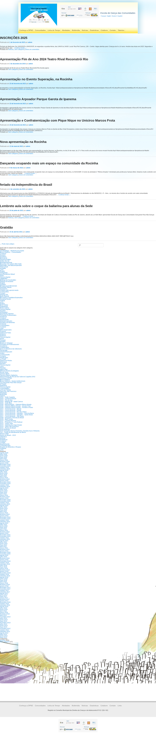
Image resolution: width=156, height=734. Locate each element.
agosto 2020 (4, 555)
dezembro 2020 (5, 552)
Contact (2, 293)
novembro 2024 (5, 483)
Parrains (3, 363)
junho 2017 (4, 595)
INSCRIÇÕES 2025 (13, 38)
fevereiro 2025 (5, 479)
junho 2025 (4, 473)
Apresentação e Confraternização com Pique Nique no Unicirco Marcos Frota (57, 120)
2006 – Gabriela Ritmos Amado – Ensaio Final (15, 406)
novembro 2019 (5, 561)
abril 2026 (3, 459)
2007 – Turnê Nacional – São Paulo (12, 416)
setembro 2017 (5, 592)
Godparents (4, 306)
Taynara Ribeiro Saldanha (8, 375)
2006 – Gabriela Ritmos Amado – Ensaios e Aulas (16, 407)
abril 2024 (3, 494)
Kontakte (3, 268)
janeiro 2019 (4, 571)
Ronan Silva (4, 372)
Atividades (66, 30)
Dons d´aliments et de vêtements (11, 349)
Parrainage (3, 350)
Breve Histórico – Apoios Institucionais (12, 381)
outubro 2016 (4, 604)
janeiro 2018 (4, 586)
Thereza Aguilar (5, 277)
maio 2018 (3, 580)
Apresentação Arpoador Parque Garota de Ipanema (38, 99)
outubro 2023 (4, 502)
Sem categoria (19, 49)
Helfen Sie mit (4, 261)
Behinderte (3, 258)
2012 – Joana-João (6, 423)
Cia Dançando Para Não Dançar (11, 382)
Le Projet (3, 359)
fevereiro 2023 (5, 514)
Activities (3, 284)
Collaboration (4, 347)
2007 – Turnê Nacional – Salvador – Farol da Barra (17, 413)
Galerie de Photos (6, 360)
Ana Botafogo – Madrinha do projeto (12, 251)
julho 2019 (3, 565)
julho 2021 (3, 542)
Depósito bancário (6, 321)
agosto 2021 (4, 541)
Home (2, 338)
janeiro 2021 (4, 551)
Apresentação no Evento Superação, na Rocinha (36, 79)
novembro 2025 (5, 466)
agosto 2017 (4, 593)
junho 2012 (4, 636)
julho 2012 (3, 634)
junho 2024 (4, 491)
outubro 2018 (4, 574)
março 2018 (4, 583)
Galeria (2, 396)
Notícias (85, 30)
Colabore (104, 30)
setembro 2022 (5, 522)
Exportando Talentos (7, 314)
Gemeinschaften (5, 259)
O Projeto (3, 384)
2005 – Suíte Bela (6, 403)
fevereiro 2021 (5, 549)
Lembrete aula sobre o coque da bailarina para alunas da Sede (46, 206)
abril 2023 (3, 511)
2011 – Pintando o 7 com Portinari (11, 422)
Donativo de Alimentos (7, 322)
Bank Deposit (4, 296)
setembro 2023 (5, 504)
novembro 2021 (5, 536)
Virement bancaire (6, 352)
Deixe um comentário (32, 49)
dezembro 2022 (5, 517)
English (109, 16)
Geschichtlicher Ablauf (7, 274)
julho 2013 (3, 624)
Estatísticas (94, 30)
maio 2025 (3, 475)
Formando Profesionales (8, 315)
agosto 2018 (4, 577)
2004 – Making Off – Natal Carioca (11, 401)
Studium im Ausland (6, 281)
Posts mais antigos (7, 244)
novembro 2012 (5, 628)
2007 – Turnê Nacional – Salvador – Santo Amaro (16, 415)
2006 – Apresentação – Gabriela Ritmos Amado (15, 404)
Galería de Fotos (5, 333)
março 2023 (4, 513)
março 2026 (4, 460)
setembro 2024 (5, 486)
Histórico (3, 334)
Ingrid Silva (3, 369)
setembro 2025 (5, 469)
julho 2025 (3, 472)
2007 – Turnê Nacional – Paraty (10, 410)
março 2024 (4, 495)
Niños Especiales (6, 330)
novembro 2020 (5, 554)
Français (103, 16)
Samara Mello (4, 374)
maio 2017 (3, 596)
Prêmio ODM (4, 434)
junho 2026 (4, 456)
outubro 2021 (4, 538)
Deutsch (114, 16)
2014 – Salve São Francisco (9, 426)
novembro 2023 (5, 501)
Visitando (3, 324)
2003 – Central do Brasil (8, 399)
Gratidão (6, 227)
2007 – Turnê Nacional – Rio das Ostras (13, 412)
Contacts (3, 356)
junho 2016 (4, 609)
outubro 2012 (4, 630)
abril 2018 (3, 582)
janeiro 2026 (4, 463)
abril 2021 (3, 546)
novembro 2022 (5, 519)
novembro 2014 (5, 617)
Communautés (5, 355)
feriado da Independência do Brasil (26, 184)
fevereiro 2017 (5, 599)
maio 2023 (3, 510)
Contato (113, 30)
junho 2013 (4, 625)
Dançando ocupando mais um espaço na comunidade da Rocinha (49, 163)
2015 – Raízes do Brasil (8, 428)
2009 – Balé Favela (6, 419)
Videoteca (3, 437)
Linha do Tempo (54, 30)
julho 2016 (3, 608)
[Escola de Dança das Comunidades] (39, 26)
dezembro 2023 (5, 500)
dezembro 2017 (5, 587)
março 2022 (4, 530)
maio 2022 (3, 527)
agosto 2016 (4, 606)
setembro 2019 (5, 564)
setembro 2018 (5, 576)
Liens (2, 366)
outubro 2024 (4, 485)
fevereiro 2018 (5, 584)
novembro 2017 (5, 589)
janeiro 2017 (4, 601)
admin (30, 42)
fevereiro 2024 (5, 497)
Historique (3, 362)
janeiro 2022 (4, 533)
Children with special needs (9, 290)
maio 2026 (3, 457)
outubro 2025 (4, 467)
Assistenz (3, 256)
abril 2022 (3, 529)
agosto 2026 (4, 453)
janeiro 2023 (4, 516)
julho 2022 (3, 524)
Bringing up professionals (8, 286)
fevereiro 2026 (5, 461)
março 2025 (4, 478)
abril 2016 (3, 611)
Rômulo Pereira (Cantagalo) (9, 371)
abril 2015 (3, 615)
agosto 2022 (4, 523)
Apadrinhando (5, 444)
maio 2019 (3, 567)
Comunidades (40, 30)
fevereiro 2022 (5, 532)
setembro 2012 (5, 631)
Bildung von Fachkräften (8, 280)
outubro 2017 (4, 590)
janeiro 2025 (4, 481)
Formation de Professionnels (9, 344)
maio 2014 (3, 621)
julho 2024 (3, 489)
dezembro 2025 (5, 464)
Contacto (3, 327)
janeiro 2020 (4, 560)
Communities (4, 292)
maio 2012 (3, 637)
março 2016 (4, 612)
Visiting (2, 300)
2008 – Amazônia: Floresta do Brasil (12, 418)
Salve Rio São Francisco (8, 391)
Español (119, 16)
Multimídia (76, 30)
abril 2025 (3, 476)
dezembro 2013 (5, 623)
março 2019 (4, 568)
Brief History (4, 305)
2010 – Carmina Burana (8, 420)
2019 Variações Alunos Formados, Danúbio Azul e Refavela (19, 431)
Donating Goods (5, 299)
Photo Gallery (4, 308)
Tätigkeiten (3, 278)
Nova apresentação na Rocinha (23, 142)
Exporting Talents (5, 287)
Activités (2, 341)
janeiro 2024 (4, 498)
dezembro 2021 (5, 535)
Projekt (2, 271)
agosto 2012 (4, 633)
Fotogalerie (4, 273)
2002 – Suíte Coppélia (7, 397)
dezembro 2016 (5, 602)
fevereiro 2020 (5, 558)
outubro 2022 (4, 520)
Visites (2, 353)
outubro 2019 (4, 563)
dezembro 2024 (5, 482)
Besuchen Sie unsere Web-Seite (11, 264)
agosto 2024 (4, 488)
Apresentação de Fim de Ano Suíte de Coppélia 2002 (17, 377)
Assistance (3, 289)
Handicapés (4, 358)
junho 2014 (4, 620)
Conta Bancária (5, 445)
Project (2, 303)
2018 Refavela (5, 429)
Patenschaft (4, 267)
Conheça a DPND (26, 30)
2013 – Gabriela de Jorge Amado (11, 425)
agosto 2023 (4, 505)
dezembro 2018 (5, 573)
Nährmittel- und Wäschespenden (11, 265)
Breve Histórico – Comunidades (10, 252)
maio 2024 (3, 492)
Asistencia (3, 317)
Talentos (121, 30)
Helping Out (4, 295)
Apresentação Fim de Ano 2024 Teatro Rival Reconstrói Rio (44, 59)
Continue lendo (21, 48)
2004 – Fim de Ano (6, 400)
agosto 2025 (4, 470)
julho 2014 (3, 618)
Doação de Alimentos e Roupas (10, 447)
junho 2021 (4, 543)
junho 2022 (4, 526)
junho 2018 (4, 579)
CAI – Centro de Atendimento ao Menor (13, 432)
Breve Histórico (5, 379)
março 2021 (4, 548)
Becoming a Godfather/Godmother (11, 297)
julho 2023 (3, 507)
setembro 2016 (5, 605)
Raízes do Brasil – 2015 (8, 435)
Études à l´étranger (6, 343)
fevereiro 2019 (5, 570)
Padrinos (3, 336)
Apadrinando (4, 319)
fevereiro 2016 (5, 614)
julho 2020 (3, 557)
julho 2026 (3, 454)
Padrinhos (3, 385)
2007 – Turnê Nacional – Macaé (10, 409)
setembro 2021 (5, 539)
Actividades (4, 312)
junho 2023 (4, 508)
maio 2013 (3, 627)
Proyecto (3, 331)
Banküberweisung (6, 262)
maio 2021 (3, 545)
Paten (2, 276)
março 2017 (4, 598)
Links (2, 270)
